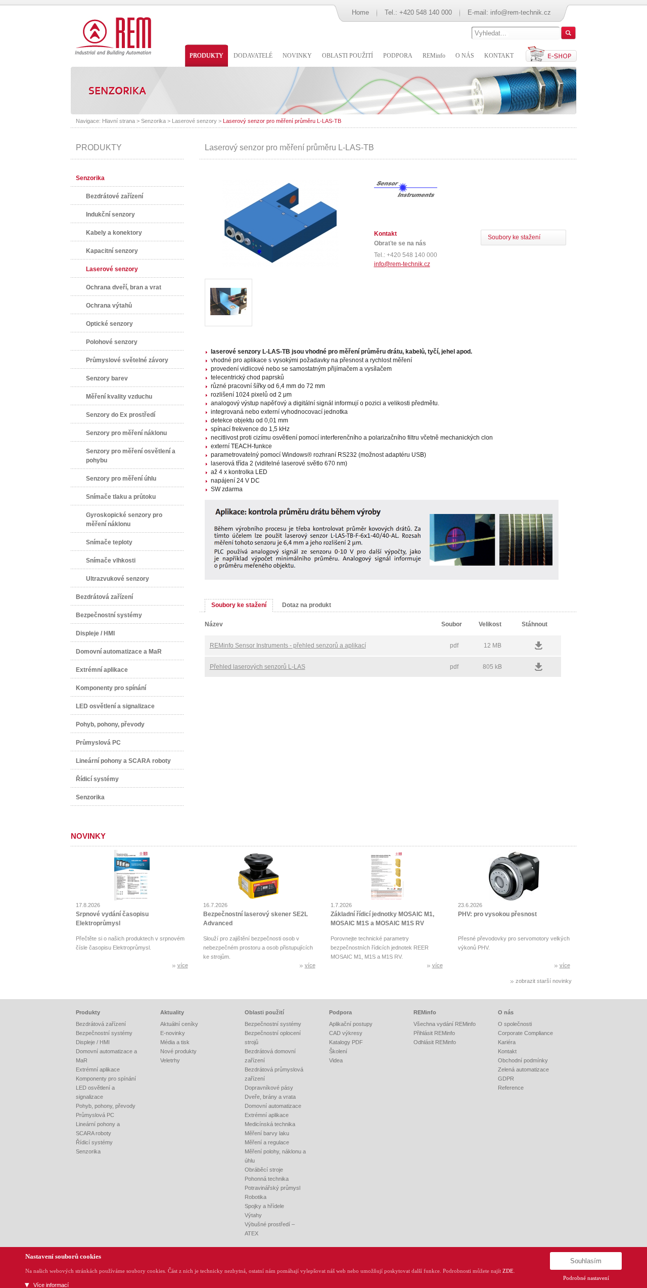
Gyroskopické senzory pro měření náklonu (124, 519)
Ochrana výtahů (109, 305)
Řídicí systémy (97, 779)
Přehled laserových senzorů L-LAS (257, 666)
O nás (506, 1012)
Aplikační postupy (351, 1024)
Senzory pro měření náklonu (126, 433)
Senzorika (153, 121)
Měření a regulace (267, 1142)
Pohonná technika (267, 1179)
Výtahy (253, 1215)
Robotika (255, 1197)
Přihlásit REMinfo (434, 1033)
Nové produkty (178, 1051)
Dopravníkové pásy (269, 1088)
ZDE (508, 1271)
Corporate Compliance (525, 1033)
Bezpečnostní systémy (109, 615)
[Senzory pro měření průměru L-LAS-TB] (280, 264)
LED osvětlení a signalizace (115, 706)
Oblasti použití (264, 1012)
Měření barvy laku (267, 1133)
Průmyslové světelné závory (127, 360)
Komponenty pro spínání (111, 688)
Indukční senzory (110, 214)
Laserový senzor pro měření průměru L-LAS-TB (282, 121)
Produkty (88, 1012)
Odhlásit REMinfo (434, 1042)
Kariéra (507, 1042)
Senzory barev (107, 378)
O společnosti (515, 1024)
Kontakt (507, 1051)
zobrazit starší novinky (544, 981)
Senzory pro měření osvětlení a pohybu (130, 456)
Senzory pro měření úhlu (121, 478)
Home (360, 12)
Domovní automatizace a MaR (119, 651)
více (182, 965)
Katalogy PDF (346, 1042)
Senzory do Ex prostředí (120, 414)
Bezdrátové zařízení (114, 196)
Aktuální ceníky (179, 1024)
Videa (336, 1060)
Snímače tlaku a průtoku (121, 496)
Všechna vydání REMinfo (444, 1024)
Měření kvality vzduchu (119, 396)
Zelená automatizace (523, 1069)
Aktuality (172, 1012)
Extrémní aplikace (102, 669)
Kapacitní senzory (112, 250)
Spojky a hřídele (264, 1206)
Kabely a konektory (114, 232)
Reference (511, 1088)
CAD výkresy (345, 1033)
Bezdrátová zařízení (104, 596)
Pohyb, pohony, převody (110, 724)
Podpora (340, 1012)
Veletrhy (170, 1060)
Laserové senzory (194, 121)
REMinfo (424, 1012)
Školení (338, 1051)
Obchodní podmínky (523, 1060)
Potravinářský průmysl (272, 1188)
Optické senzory (109, 323)
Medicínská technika (270, 1124)
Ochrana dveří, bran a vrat (123, 287)
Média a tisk (175, 1042)
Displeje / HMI (95, 633)
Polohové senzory (111, 342)
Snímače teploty (109, 542)
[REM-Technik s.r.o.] (111, 35)
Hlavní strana (118, 121)
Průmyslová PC (98, 742)
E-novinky (172, 1033)
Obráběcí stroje (264, 1170)
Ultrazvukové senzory (117, 578)
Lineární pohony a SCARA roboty (123, 760)
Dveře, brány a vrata (270, 1097)
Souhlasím (586, 1261)
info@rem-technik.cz (520, 12)
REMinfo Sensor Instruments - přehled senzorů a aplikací (288, 645)
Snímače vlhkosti (110, 560)
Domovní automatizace (273, 1106)
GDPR (506, 1079)
